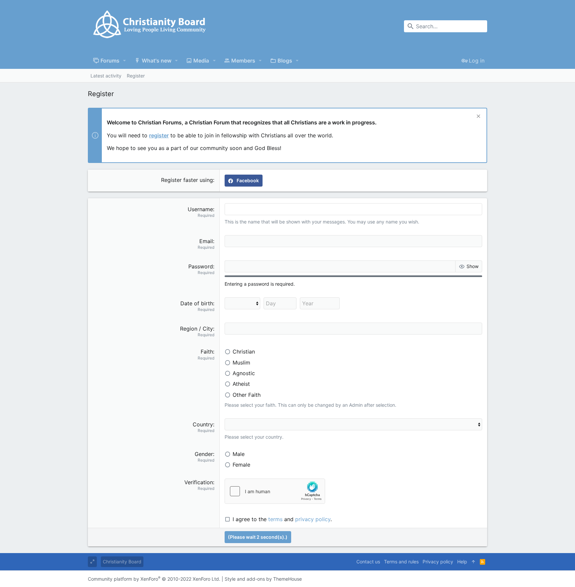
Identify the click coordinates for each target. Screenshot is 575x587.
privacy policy (312, 519)
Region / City (196, 328)
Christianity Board (122, 561)
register (159, 135)
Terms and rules (401, 561)
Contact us (368, 561)
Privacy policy (438, 561)
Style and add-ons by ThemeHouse (263, 579)
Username (200, 209)
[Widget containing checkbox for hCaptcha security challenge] (275, 491)
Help (462, 561)
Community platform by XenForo (154, 579)
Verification (198, 482)
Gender (204, 454)
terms (275, 519)
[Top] (473, 561)
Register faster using (187, 180)
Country (203, 424)
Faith (207, 351)
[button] (124, 61)
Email (206, 241)
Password (200, 266)
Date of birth (196, 303)
